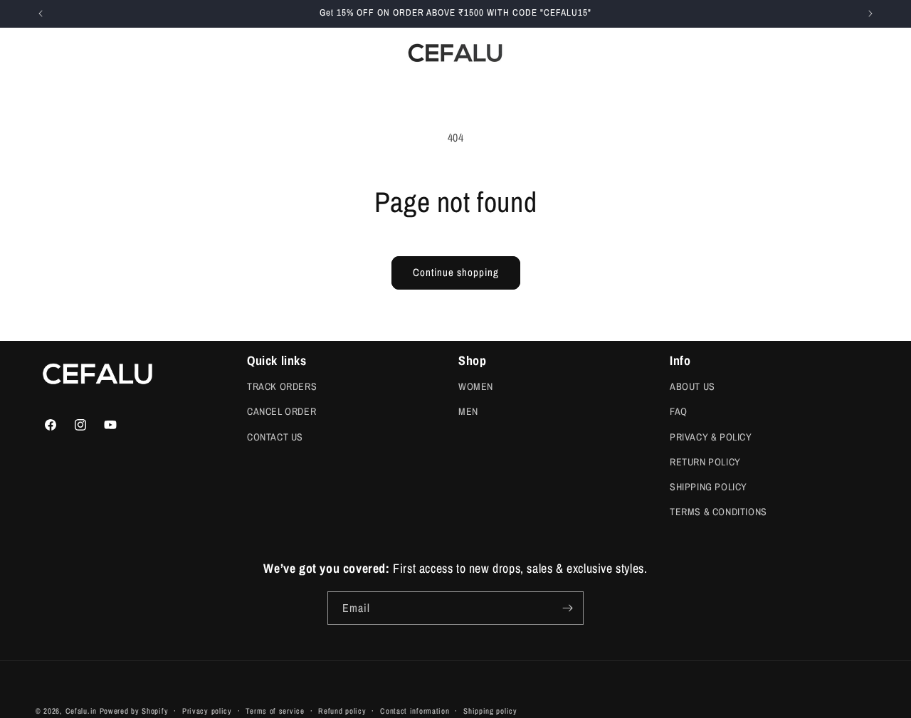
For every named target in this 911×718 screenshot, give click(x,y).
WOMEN (475, 386)
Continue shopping (456, 272)
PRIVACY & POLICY (711, 436)
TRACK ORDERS (282, 386)
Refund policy (342, 710)
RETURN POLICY (705, 461)
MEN (468, 411)
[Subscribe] (567, 608)
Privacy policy (207, 710)
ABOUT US (692, 386)
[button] (122, 53)
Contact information (414, 710)
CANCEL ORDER (281, 411)
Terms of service (275, 710)
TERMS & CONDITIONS (718, 511)
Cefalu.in (81, 711)
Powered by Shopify (134, 711)
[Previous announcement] (40, 13)
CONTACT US (275, 436)
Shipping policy (490, 710)
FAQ (679, 411)
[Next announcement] (870, 13)
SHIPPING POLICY (708, 486)
